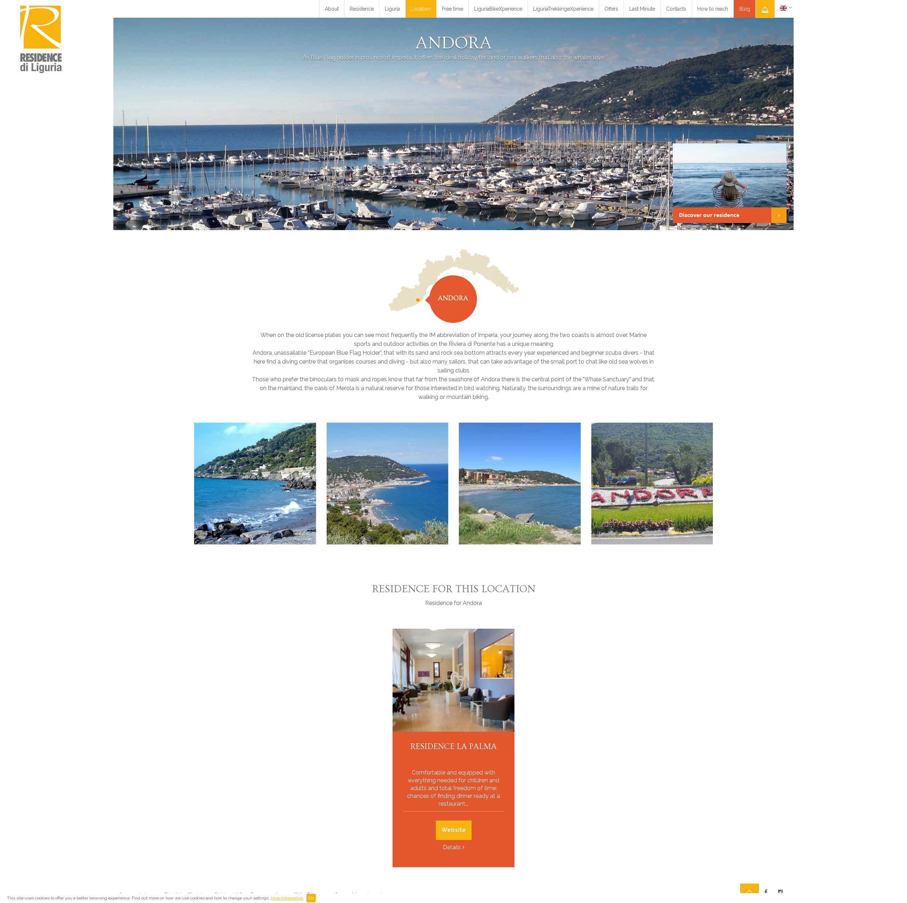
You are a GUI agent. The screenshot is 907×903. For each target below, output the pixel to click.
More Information (287, 898)
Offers (611, 9)
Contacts (676, 9)
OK (311, 898)
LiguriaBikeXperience (498, 9)
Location (421, 9)
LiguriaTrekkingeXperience (563, 9)
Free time (452, 9)
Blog (744, 9)
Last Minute (642, 9)
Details (452, 847)
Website (453, 830)
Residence (362, 9)
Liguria (392, 9)
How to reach (712, 9)
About (332, 9)
